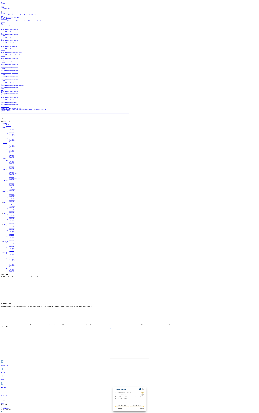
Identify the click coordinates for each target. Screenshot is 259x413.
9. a (1, 81)
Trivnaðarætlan (25, 20)
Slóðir (31, 109)
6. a (1, 63)
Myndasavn (15, 29)
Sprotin (20, 108)
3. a (1, 45)
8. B (1, 77)
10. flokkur (3, 88)
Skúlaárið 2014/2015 (106, 113)
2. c (1, 41)
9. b (1, 84)
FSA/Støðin (3, 94)
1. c (1, 33)
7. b (1, 71)
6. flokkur (3, 62)
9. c (1, 86)
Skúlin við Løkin (4, 17)
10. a (2, 90)
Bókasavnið (19, 20)
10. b (2, 92)
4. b (1, 53)
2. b (1, 39)
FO (140, 389)
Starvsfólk (3, 13)
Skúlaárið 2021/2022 (41, 113)
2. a (1, 36)
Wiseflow (23, 109)
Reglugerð (3, 108)
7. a (1, 69)
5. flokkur (3, 56)
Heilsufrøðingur (34, 14)
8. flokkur (3, 74)
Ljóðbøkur (14, 109)
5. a (1, 57)
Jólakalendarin (21, 85)
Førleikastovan (4, 20)
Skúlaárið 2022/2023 (32, 113)
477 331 (2, 8)
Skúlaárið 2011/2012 (115, 113)
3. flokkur (3, 43)
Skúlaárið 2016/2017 (87, 113)
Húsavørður (28, 14)
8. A (1, 75)
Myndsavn (15, 102)
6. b (1, 65)
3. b (1, 47)
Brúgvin (2, 24)
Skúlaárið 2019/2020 (60, 113)
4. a (1, 51)
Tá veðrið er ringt (37, 109)
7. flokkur (3, 68)
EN (142, 389)
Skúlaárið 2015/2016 (96, 113)
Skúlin (2, 12)
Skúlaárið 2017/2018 (78, 113)
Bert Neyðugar (122, 405)
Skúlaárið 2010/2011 (124, 113)
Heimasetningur (9, 29)
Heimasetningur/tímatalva (11, 52)
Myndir (2, 111)
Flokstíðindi (7, 25)
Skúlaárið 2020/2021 (51, 113)
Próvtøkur (6, 107)
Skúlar (2, 16)
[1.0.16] (142, 408)
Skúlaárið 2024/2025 (14, 113)
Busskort (9, 110)
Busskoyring (43, 109)
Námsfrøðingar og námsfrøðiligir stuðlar (17, 14)
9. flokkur (3, 80)
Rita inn (4, 411)
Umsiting (3, 14)
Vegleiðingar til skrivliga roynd (12, 108)
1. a (1, 28)
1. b (1, 30)
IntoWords (27, 109)
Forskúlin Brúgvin (17, 17)
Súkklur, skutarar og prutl (6, 109)
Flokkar (2, 23)
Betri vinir (18, 109)
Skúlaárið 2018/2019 (69, 113)
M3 (1, 101)
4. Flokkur (3, 50)
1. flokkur (3, 27)
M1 (1, 96)
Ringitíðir (39, 20)
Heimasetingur (9, 46)
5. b (1, 59)
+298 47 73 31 (4, 395)
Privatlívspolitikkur (5, 408)
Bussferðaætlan (4, 110)
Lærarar (6, 14)
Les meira (119, 408)
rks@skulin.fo (7, 8)
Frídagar (2, 107)
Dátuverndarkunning (32, 20)
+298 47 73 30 (4, 403)
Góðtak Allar (137, 405)
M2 (1, 98)
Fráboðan (3, 22)
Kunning (3, 25)
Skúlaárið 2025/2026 (5, 113)
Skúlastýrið (3, 18)
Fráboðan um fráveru (11, 20)
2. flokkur (3, 35)
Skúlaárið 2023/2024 (23, 113)
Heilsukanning (4, 19)
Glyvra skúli (11, 17)
